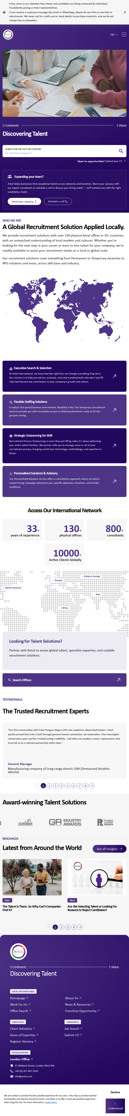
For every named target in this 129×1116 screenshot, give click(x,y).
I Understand (115, 1106)
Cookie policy (51, 1102)
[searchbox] (61, 153)
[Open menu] (124, 34)
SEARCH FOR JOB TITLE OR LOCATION (23, 149)
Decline (115, 1092)
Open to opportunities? (100, 161)
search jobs (121, 151)
